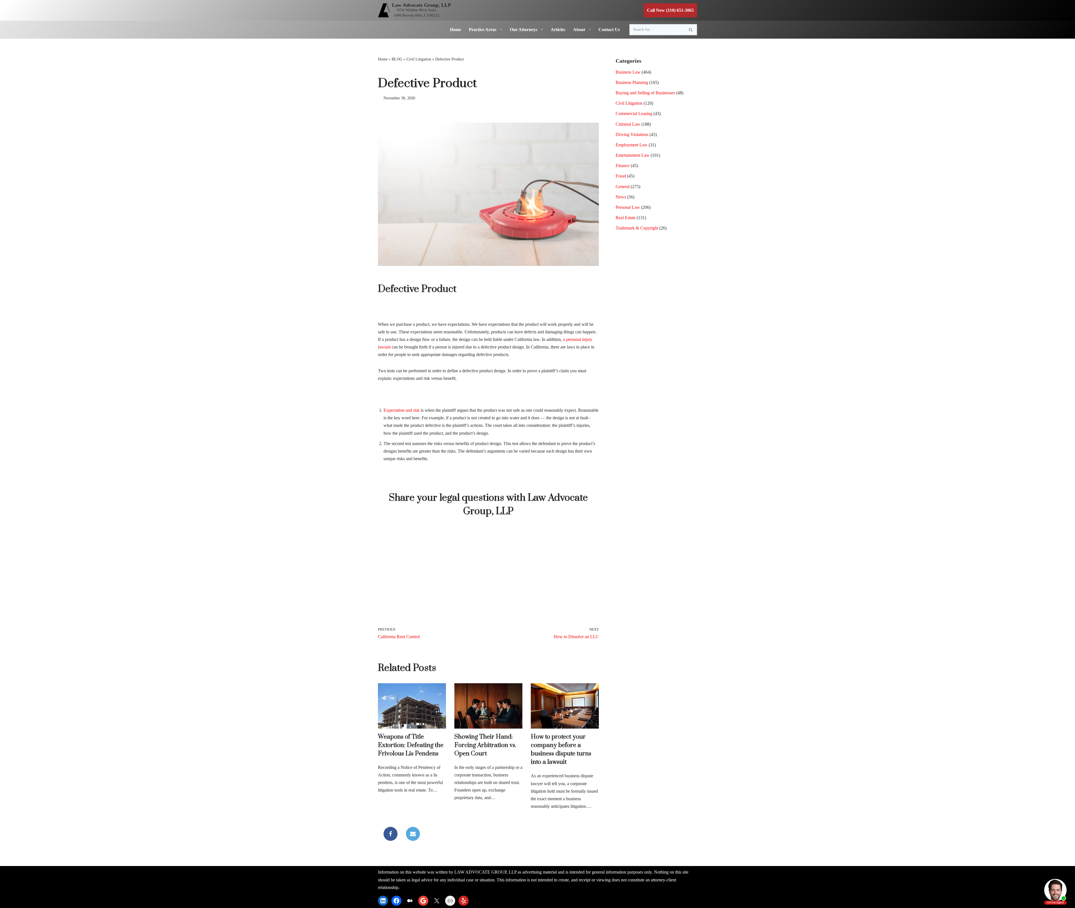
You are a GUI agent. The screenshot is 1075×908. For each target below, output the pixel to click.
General (623, 186)
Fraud (621, 176)
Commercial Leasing (634, 113)
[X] (437, 901)
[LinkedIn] (383, 901)
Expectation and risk (402, 410)
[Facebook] (391, 834)
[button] (500, 30)
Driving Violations (632, 134)
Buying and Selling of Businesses (645, 92)
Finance (623, 165)
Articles (558, 29)
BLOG (397, 59)
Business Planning (632, 82)
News (621, 197)
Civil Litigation (418, 59)
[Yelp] (464, 901)
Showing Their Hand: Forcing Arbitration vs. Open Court (485, 745)
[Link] (450, 901)
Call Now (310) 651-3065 (670, 10)
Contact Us (609, 29)
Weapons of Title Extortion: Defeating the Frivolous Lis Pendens (410, 745)
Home (455, 29)
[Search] (690, 29)
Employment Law (632, 144)
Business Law (628, 72)
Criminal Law (628, 124)
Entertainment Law (632, 155)
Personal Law (628, 207)
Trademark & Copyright (637, 228)
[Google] (423, 901)
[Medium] (410, 901)
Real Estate (625, 217)
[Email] (413, 834)
